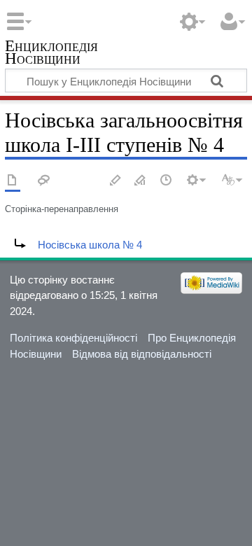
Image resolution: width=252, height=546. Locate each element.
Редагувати (115, 181)
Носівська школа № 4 (90, 245)
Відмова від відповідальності (141, 354)
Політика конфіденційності (73, 338)
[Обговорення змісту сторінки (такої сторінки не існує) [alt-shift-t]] (44, 181)
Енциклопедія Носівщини (51, 53)
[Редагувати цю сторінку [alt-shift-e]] (140, 181)
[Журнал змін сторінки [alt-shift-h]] (166, 181)
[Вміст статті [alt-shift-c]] (12, 181)
